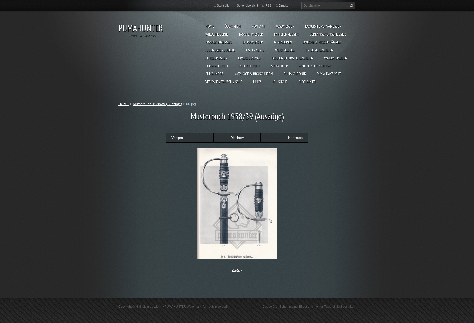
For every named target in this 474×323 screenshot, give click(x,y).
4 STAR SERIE (255, 49)
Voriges (177, 138)
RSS (268, 5)
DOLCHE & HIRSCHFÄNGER (322, 42)
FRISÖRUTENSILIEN (319, 49)
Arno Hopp (279, 65)
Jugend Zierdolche (220, 49)
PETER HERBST (249, 65)
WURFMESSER (285, 49)
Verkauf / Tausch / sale (223, 81)
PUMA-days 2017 (329, 73)
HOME (209, 26)
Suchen (351, 5)
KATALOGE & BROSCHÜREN (253, 73)
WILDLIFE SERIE (216, 34)
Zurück (237, 270)
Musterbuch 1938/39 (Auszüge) (157, 104)
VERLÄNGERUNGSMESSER (328, 34)
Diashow (237, 138)
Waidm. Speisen (335, 57)
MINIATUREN (283, 42)
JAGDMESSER (285, 26)
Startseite (223, 5)
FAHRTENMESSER (286, 34)
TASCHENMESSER (251, 34)
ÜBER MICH (233, 26)
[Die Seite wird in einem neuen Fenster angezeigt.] (237, 203)
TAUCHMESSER (252, 42)
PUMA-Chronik (295, 73)
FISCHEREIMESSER (218, 42)
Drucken (284, 5)
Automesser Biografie (316, 65)
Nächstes (295, 138)
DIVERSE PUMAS (249, 57)
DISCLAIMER (307, 81)
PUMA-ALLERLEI (216, 65)
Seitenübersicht (247, 5)
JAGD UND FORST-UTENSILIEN (292, 57)
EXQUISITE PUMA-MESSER (323, 26)
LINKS (257, 81)
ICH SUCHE (280, 81)
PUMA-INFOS (214, 73)
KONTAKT (258, 26)
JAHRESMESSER (216, 57)
